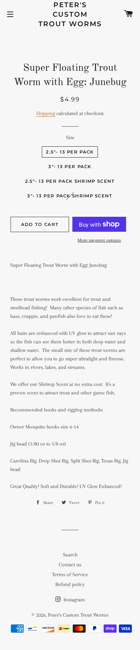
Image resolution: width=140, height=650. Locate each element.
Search (70, 555)
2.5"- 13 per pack (69, 152)
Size (70, 137)
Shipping (45, 113)
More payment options (99, 240)
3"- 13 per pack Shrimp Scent (69, 195)
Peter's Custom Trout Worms (70, 14)
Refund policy (70, 584)
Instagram (73, 600)
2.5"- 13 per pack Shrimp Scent (70, 181)
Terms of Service (70, 574)
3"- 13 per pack (69, 166)
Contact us (70, 565)
